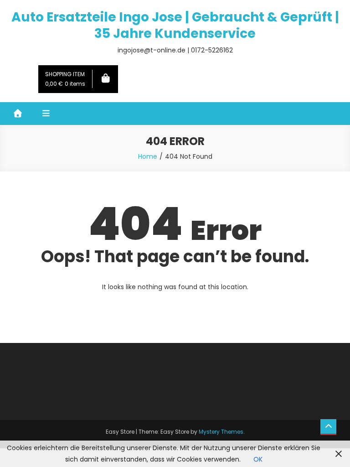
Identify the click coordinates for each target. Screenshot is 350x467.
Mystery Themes (221, 432)
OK (257, 459)
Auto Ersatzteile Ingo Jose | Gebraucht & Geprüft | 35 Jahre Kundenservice (175, 25)
